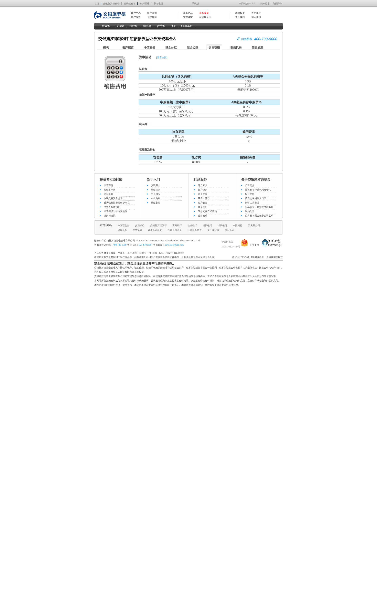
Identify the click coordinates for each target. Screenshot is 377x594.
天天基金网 (254, 225)
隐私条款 (108, 194)
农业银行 (192, 225)
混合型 (120, 26)
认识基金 (155, 185)
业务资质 (202, 215)
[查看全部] (161, 57)
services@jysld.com (174, 245)
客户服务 (202, 202)
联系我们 (202, 207)
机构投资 (240, 13)
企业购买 (155, 198)
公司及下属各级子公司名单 (259, 215)
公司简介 (249, 185)
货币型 (161, 26)
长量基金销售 (195, 230)
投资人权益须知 (112, 207)
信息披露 (152, 17)
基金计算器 (204, 198)
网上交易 (202, 194)
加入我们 (256, 17)
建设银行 (207, 225)
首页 (96, 3)
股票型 (106, 26)
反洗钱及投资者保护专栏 (117, 202)
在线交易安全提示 (113, 198)
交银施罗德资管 (111, 3)
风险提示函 (109, 189)
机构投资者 (129, 3)
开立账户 (202, 185)
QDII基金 (187, 26)
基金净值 (204, 13)
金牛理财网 (213, 230)
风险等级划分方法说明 (115, 211)
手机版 (195, 3)
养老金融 (158, 3)
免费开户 (277, 3)
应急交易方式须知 (207, 211)
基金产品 (188, 13)
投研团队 (249, 194)
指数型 (133, 26)
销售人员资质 (252, 202)
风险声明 (108, 185)
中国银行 (237, 225)
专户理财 (144, 3)
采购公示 (249, 211)
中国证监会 (123, 225)
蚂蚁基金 (122, 230)
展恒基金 (229, 230)
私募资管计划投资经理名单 (259, 207)
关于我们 (240, 17)
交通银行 (140, 225)
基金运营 (155, 189)
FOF (173, 26)
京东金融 (137, 230)
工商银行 (177, 225)
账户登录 (265, 3)
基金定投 (155, 202)
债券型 (147, 26)
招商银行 (222, 225)
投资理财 (188, 17)
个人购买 (155, 194)
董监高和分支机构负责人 (258, 189)
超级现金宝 (205, 17)
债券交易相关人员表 (255, 198)
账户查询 (152, 13)
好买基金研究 (155, 230)
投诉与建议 (109, 215)
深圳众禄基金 (175, 230)
